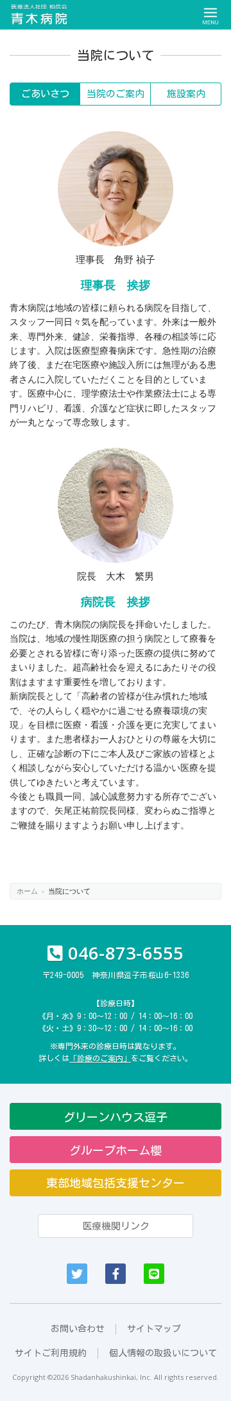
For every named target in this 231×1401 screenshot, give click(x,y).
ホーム (27, 890)
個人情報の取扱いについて (163, 1353)
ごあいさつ (45, 94)
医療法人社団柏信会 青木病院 (40, 14)
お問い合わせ (78, 1328)
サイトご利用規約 (51, 1353)
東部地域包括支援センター (115, 1183)
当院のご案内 (115, 94)
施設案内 (186, 94)
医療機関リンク (116, 1226)
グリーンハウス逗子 (115, 1117)
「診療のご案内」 (100, 1058)
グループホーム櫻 (115, 1150)
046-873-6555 (126, 953)
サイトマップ (154, 1328)
